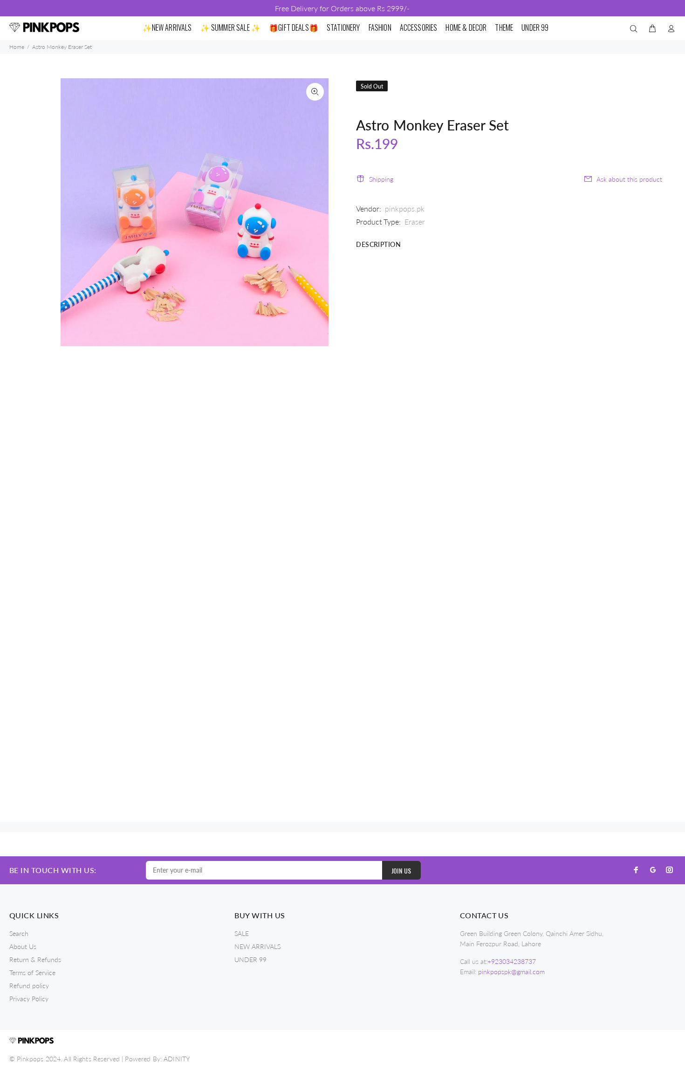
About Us (22, 946)
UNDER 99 (250, 959)
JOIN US (401, 870)
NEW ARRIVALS (257, 946)
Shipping (381, 179)
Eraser (414, 221)
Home (16, 46)
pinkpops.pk (405, 208)
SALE (241, 933)
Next (315, 212)
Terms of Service (32, 972)
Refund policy (29, 986)
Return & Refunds (35, 959)
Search (18, 933)
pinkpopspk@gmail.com (511, 972)
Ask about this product (629, 179)
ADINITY (177, 1059)
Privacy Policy (28, 999)
